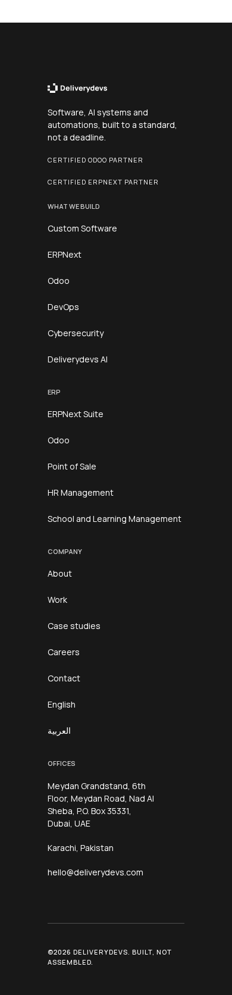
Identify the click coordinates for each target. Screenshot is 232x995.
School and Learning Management (114, 518)
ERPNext (64, 254)
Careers (64, 652)
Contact (64, 678)
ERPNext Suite (76, 414)
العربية (59, 730)
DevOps (63, 306)
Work (57, 599)
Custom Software (82, 228)
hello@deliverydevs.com (95, 872)
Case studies (74, 625)
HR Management (81, 492)
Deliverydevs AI (78, 359)
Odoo (59, 280)
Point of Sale (72, 466)
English (62, 704)
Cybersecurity (76, 333)
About (60, 573)
